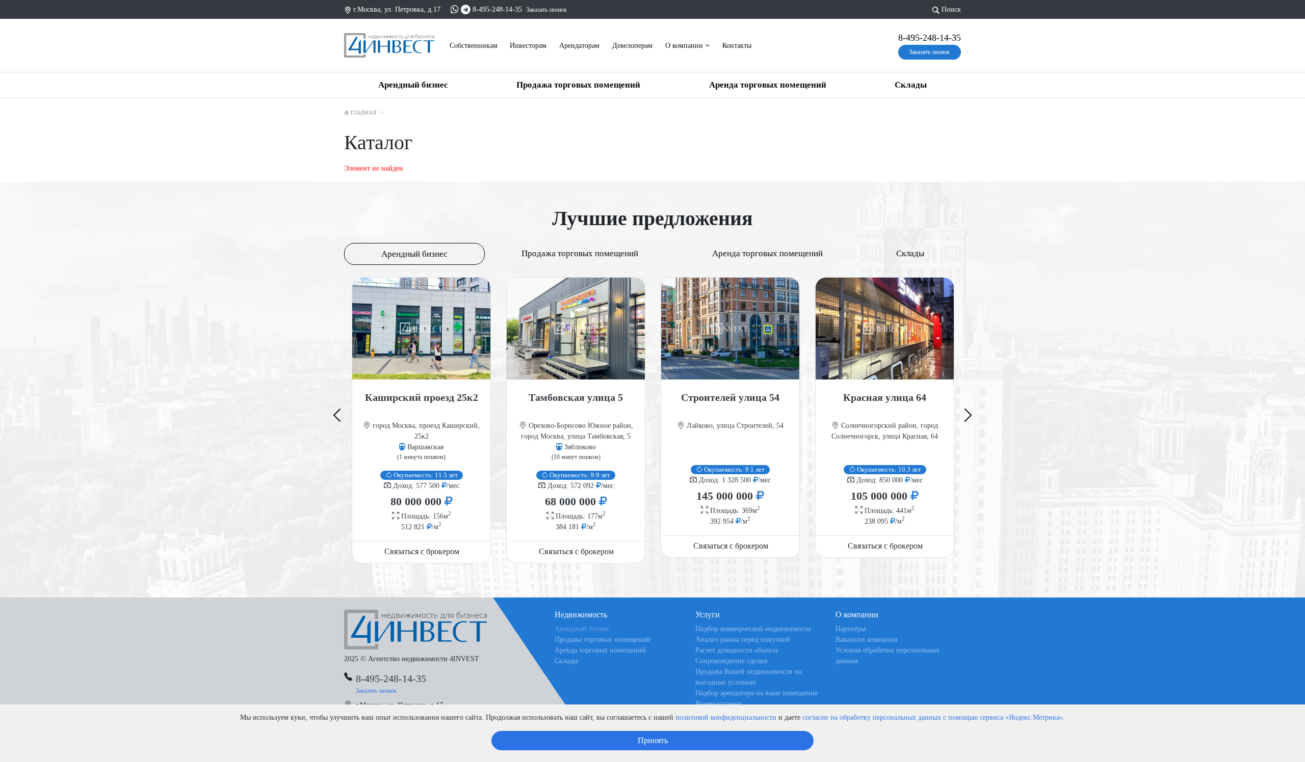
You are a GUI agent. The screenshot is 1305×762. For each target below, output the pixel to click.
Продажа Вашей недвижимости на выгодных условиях (748, 677)
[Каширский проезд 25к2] (421, 328)
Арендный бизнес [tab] (414, 254)
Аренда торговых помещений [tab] (767, 253)
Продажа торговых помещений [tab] (579, 253)
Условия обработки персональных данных (887, 655)
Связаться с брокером (421, 551)
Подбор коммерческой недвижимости (753, 629)
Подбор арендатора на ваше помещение (756, 693)
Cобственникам (474, 45)
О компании (685, 45)
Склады (911, 85)
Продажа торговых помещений (578, 85)
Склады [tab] (910, 253)
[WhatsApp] (455, 9)
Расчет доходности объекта (736, 650)
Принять (653, 740)
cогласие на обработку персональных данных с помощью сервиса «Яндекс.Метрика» (932, 717)
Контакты (736, 45)
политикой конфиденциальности (725, 717)
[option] (421, 420)
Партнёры (851, 629)
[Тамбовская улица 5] (576, 328)
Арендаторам (579, 45)
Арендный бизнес (413, 85)
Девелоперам (632, 45)
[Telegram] (466, 9)
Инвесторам (528, 45)
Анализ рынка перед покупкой (742, 639)
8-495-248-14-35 (497, 9)
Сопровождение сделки (731, 661)
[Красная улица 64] (885, 328)
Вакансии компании (867, 639)
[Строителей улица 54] (730, 328)
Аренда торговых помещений (767, 85)
